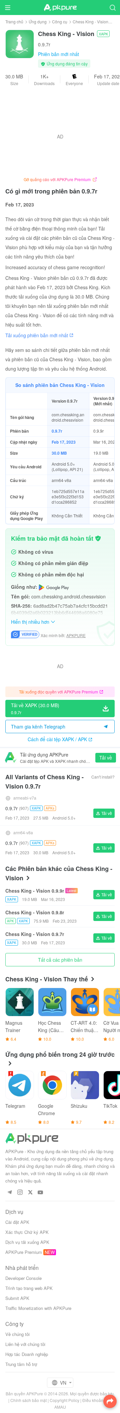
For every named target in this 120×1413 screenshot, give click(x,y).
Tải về (105, 757)
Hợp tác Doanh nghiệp (26, 1354)
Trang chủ (14, 21)
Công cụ (59, 21)
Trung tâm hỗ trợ (21, 1364)
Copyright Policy (64, 1400)
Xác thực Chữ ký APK (27, 1232)
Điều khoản (92, 1400)
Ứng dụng (38, 21)
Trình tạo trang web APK (29, 1288)
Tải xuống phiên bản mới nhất (36, 335)
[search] (112, 7)
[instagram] (20, 1193)
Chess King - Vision (90, 21)
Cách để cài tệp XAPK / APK (57, 739)
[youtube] (40, 1193)
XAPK (103, 33)
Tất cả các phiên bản (60, 959)
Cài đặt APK (17, 1222)
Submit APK (17, 1298)
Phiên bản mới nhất (58, 54)
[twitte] (30, 1193)
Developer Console (23, 1278)
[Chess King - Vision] (19, 43)
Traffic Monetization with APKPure (38, 1308)
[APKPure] (60, 8)
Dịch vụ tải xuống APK (27, 1242)
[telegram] (9, 1193)
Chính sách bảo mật (28, 1400)
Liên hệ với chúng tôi (25, 1344)
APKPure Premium (23, 1252)
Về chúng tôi (17, 1334)
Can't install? (103, 777)
